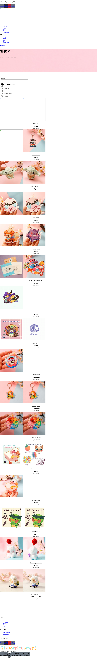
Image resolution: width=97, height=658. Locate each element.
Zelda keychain (36, 406)
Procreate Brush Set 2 (36, 468)
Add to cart (36, 128)
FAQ (4, 31)
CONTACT (6, 32)
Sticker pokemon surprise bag (36, 280)
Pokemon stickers (36, 249)
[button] (48, 35)
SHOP (4, 29)
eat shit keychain (36, 155)
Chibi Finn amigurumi (36, 594)
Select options (36, 253)
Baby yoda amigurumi (36, 186)
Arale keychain (36, 374)
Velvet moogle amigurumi (36, 563)
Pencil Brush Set (36, 531)
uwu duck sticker (36, 500)
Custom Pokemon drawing (36, 311)
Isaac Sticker (36, 217)
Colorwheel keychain (36, 437)
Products (7, 57)
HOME (5, 26)
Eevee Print (36, 123)
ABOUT (5, 28)
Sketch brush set (36, 343)
